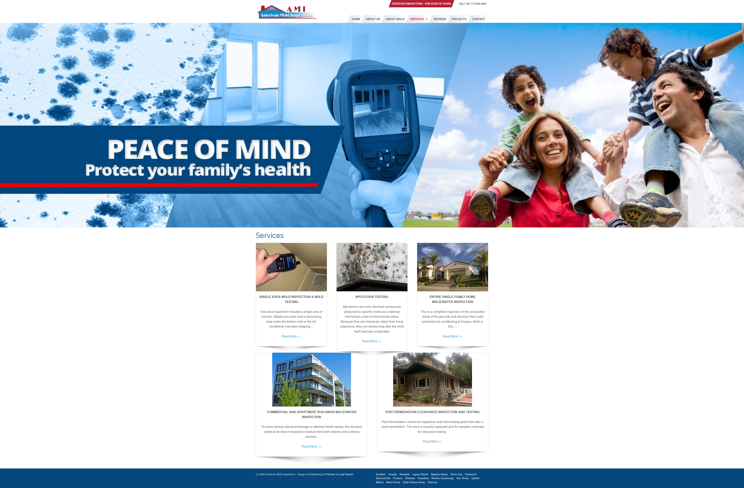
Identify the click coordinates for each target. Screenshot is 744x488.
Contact (478, 19)
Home (356, 19)
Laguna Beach (420, 474)
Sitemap (432, 482)
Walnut (379, 482)
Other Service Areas (414, 482)
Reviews (440, 19)
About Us (373, 19)
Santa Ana (456, 474)
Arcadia (392, 474)
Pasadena (423, 478)
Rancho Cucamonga (442, 478)
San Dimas (462, 478)
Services (417, 19)
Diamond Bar (383, 478)
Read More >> (291, 336)
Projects (459, 19)
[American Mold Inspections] (287, 11)
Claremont (470, 474)
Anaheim (381, 474)
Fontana (397, 478)
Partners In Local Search (339, 474)
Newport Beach (439, 474)
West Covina (393, 482)
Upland (475, 478)
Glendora (410, 478)
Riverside (405, 474)
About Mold (395, 19)
